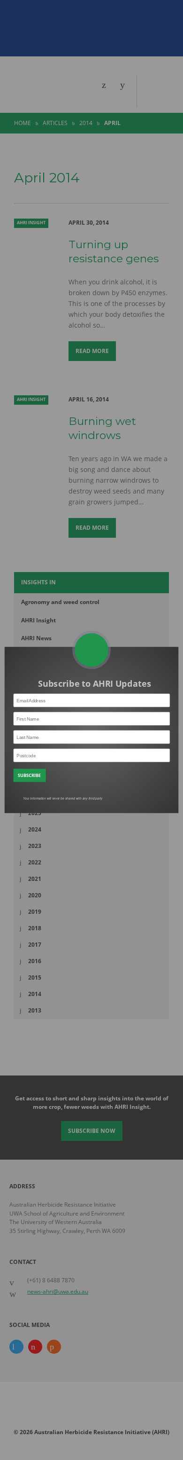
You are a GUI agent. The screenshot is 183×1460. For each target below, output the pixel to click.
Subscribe (29, 775)
